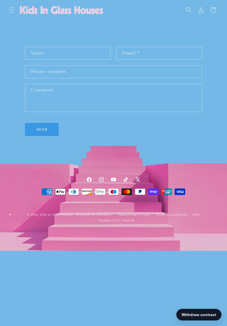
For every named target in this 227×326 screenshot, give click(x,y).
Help (196, 214)
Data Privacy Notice (134, 214)
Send (42, 129)
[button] (12, 10)
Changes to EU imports (116, 220)
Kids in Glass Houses (56, 214)
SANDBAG (104, 214)
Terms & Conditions (171, 214)
